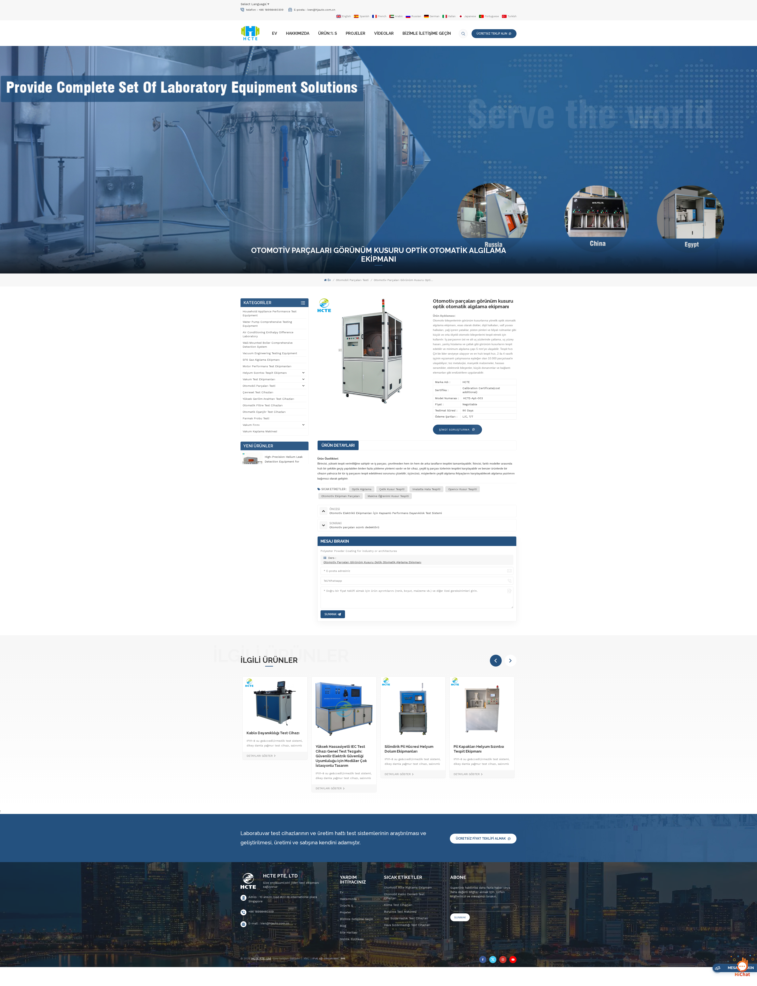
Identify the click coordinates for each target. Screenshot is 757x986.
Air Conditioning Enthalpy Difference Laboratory (268, 334)
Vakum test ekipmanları (259, 379)
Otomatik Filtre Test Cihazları (263, 405)
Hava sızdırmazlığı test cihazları (407, 925)
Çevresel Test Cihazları (258, 392)
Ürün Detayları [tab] (338, 445)
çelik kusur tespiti (392, 489)
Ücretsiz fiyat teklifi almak (481, 838)
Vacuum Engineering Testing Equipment (270, 353)
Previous (496, 661)
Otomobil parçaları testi (352, 280)
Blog (343, 926)
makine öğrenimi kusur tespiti (388, 496)
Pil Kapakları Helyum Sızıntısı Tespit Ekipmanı (281, 748)
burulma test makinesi (400, 911)
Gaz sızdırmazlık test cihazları (406, 918)
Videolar (384, 33)
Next (510, 661)
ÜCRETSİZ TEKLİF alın (491, 33)
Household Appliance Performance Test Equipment (269, 313)
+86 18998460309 (271, 9)
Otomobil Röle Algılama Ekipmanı (408, 887)
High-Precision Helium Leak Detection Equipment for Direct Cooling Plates (284, 461)
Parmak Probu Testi (256, 418)
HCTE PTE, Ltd (280, 876)
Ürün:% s (327, 33)
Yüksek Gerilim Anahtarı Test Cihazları (268, 398)
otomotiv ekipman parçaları (340, 496)
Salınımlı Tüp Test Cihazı (415, 746)
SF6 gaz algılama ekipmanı (261, 359)
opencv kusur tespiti (462, 489)
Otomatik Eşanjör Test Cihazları (264, 411)
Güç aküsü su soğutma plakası (489, 746)
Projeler (355, 33)
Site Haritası (348, 932)
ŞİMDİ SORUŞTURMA (455, 429)
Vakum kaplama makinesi (260, 431)
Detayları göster (269, 774)
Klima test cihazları (398, 905)
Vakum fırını (251, 424)
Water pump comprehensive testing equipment (267, 323)
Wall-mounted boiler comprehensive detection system (268, 344)
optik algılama (361, 489)
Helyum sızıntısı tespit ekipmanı (265, 372)
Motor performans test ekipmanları (267, 366)
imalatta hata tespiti (426, 489)
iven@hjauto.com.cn (321, 9)
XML (306, 958)
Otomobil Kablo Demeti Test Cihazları (404, 896)
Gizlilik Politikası (352, 939)
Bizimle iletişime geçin (427, 33)
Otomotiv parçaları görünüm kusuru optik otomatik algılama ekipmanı (372, 562)
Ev (274, 33)
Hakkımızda (297, 33)
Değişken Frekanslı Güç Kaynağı (353, 746)
